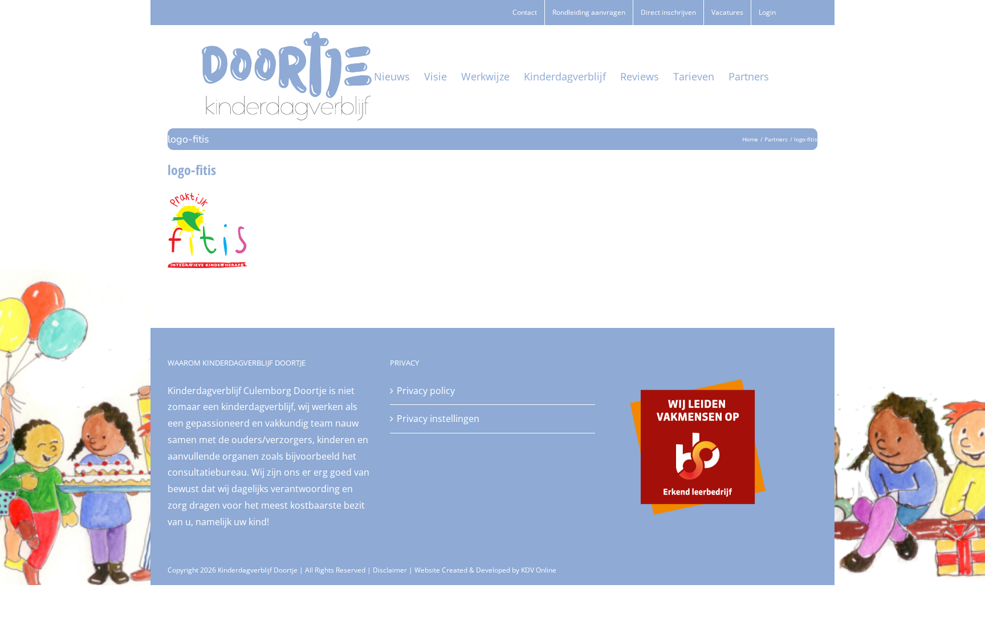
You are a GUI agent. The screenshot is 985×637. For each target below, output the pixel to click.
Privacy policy (426, 390)
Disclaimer (390, 570)
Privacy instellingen (438, 418)
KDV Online (538, 570)
